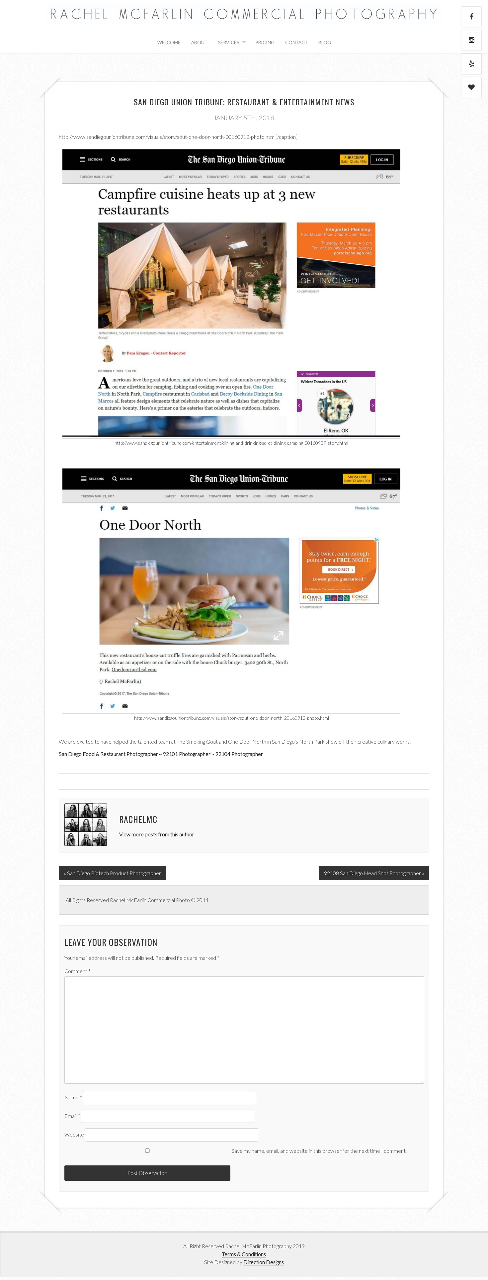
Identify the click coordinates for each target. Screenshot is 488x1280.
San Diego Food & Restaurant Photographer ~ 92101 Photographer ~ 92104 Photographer (161, 754)
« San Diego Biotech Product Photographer (112, 873)
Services (228, 42)
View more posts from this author (156, 834)
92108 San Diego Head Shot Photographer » (374, 873)
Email (72, 1116)
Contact (296, 42)
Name (73, 1097)
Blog (324, 42)
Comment (77, 971)
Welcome (169, 42)
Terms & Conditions (244, 1254)
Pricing (265, 42)
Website (74, 1134)
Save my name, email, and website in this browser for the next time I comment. (319, 1150)
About (199, 42)
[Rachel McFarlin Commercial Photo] (244, 18)
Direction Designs (263, 1262)
